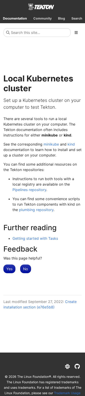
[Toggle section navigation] (76, 32)
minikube (51, 144)
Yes (9, 269)
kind (71, 144)
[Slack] (67, 366)
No (25, 269)
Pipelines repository (29, 189)
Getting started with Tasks (35, 238)
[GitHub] (77, 366)
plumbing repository (36, 209)
